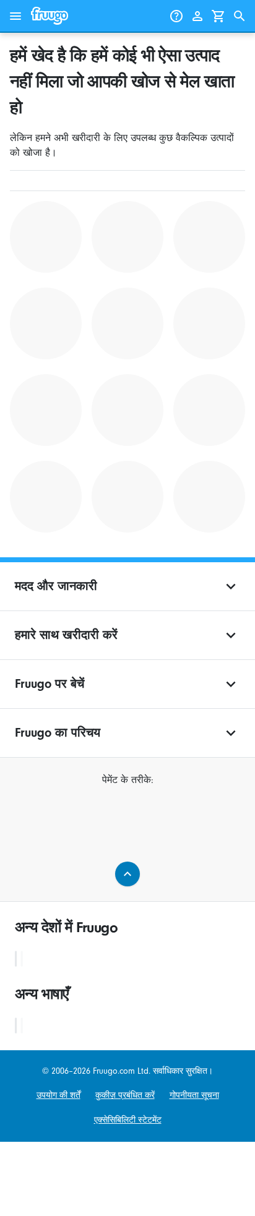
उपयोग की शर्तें (58, 1095)
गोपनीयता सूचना (194, 1095)
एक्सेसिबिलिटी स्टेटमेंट (128, 1120)
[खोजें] (239, 16)
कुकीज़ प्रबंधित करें (125, 1095)
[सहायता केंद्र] (176, 16)
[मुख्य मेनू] (15, 16)
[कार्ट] (218, 16)
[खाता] (197, 16)
